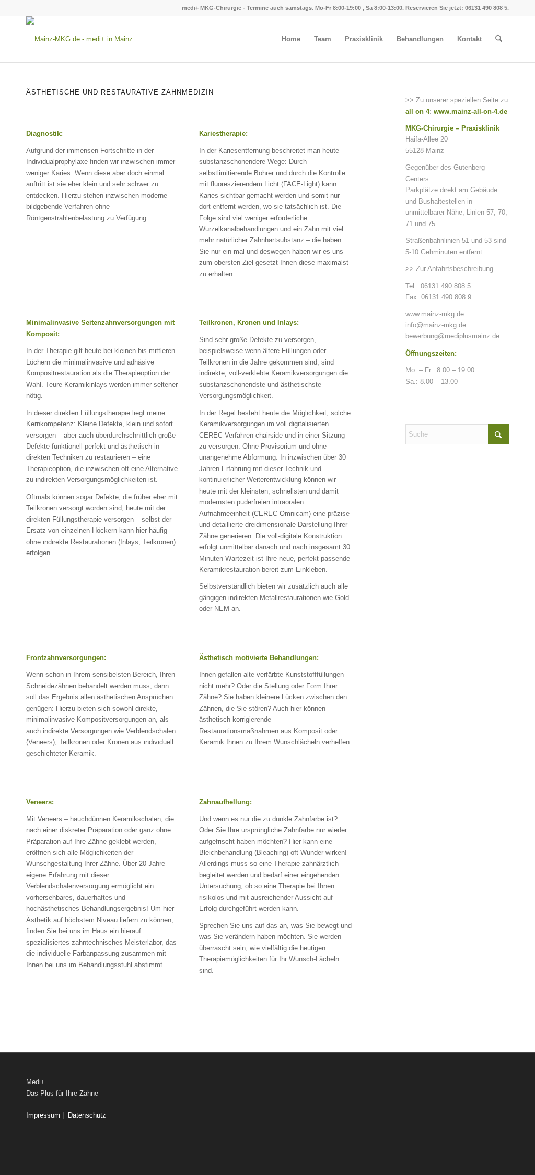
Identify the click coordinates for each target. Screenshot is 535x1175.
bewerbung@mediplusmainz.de (452, 336)
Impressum (43, 1115)
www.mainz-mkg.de (434, 314)
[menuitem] (291, 39)
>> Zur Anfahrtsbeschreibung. (450, 269)
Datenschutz (87, 1115)
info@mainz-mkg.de (435, 325)
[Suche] (499, 39)
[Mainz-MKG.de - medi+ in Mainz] (79, 39)
